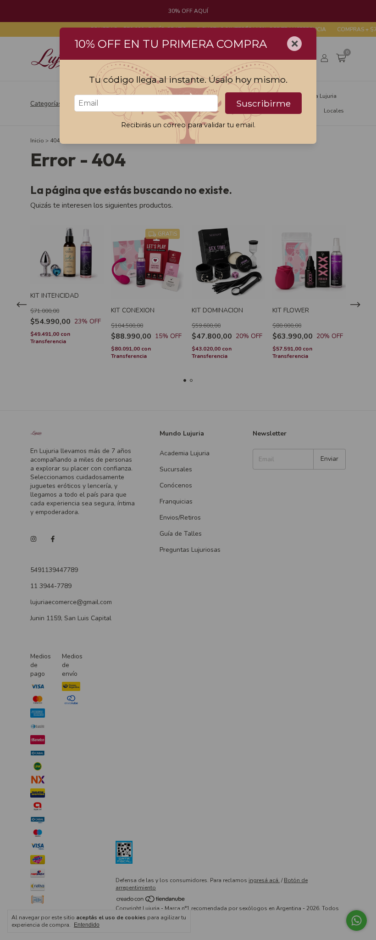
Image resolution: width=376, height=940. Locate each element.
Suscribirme (263, 103)
